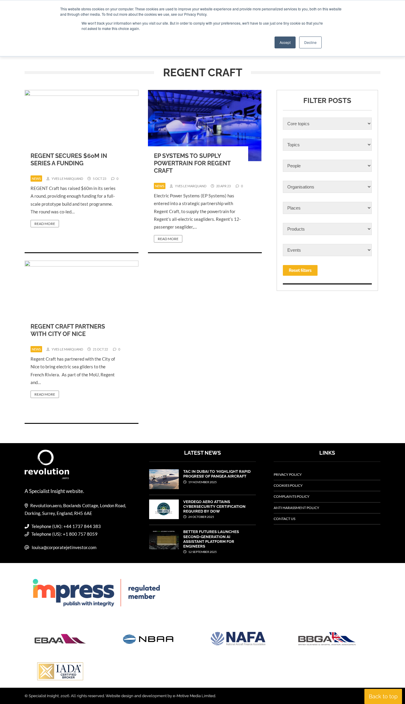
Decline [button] (310, 42)
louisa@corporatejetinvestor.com (64, 547)
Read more (44, 223)
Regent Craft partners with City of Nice (68, 330)
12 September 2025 (202, 552)
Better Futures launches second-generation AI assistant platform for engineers (211, 538)
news (36, 178)
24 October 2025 (201, 517)
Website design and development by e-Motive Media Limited (160, 696)
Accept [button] (285, 42)
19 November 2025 (202, 482)
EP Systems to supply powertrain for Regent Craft (192, 163)
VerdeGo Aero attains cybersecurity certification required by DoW (214, 507)
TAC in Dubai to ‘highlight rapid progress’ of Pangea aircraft (217, 473)
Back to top (383, 696)
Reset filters (300, 270)
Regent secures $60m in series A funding (69, 159)
